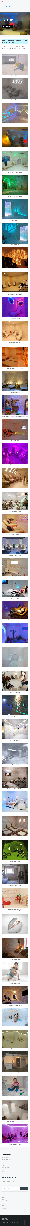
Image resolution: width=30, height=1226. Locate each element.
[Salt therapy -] (7, 6)
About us (4, 1199)
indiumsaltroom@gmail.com (8, 1175)
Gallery (3, 1205)
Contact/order (5, 1206)
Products (4, 1197)
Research (4, 1208)
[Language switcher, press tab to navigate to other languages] (4, 2)
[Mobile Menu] (3, 7)
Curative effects (5, 1200)
